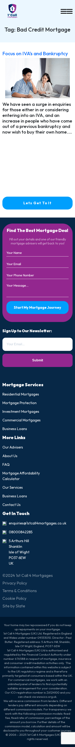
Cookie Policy (14, 598)
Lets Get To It (37, 203)
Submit (37, 360)
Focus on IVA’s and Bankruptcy (35, 53)
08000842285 (20, 532)
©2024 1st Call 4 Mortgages (27, 575)
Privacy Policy (14, 583)
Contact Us (11, 504)
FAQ (6, 464)
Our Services (12, 487)
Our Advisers (12, 447)
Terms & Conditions (19, 590)
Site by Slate (13, 605)
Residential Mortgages (20, 394)
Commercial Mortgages (21, 420)
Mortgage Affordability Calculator (21, 476)
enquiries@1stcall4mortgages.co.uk (37, 523)
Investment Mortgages (20, 411)
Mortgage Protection (19, 403)
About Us (9, 456)
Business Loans (14, 428)
